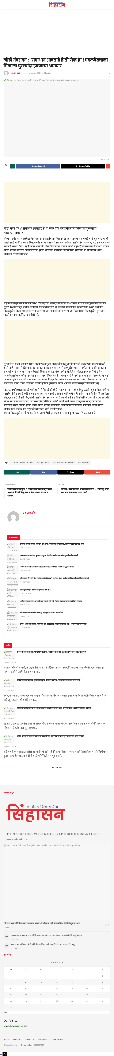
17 (11, 994)
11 (26, 988)
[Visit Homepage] (57, 4)
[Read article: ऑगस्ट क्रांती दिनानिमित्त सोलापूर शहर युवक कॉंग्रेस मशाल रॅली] (13, 615)
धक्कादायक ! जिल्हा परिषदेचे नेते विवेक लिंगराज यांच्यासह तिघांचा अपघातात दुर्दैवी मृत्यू (43, 944)
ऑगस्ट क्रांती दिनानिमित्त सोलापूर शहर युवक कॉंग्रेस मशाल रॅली (41, 612)
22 (87, 994)
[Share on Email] (108, 166)
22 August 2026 (9, 690)
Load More (57, 768)
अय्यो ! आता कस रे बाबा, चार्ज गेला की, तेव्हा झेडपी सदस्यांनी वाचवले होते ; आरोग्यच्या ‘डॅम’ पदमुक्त (53, 624)
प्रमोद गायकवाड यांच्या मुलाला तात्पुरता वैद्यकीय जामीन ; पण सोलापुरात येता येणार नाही (49, 555)
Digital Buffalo (26, 1045)
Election (47, 73)
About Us (17, 1039)
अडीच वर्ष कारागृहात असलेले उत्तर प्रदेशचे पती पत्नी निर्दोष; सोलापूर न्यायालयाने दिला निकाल (51, 601)
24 (11, 1001)
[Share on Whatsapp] (12, 166)
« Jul (5, 1012)
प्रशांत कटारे (16, 73)
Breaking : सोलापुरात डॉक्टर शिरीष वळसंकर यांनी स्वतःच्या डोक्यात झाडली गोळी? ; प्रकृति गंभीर (46, 935)
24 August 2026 (9, 662)
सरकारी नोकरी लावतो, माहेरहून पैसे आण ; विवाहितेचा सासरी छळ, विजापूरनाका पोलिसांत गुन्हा (52, 544)
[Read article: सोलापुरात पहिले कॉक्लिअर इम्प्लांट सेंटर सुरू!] (13, 592)
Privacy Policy (57, 1039)
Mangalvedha (43, 462)
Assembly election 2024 (22, 462)
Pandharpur (83, 462)
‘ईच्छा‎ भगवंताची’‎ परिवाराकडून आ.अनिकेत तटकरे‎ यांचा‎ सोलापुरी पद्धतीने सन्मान (47, 566)
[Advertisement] (57, 35)
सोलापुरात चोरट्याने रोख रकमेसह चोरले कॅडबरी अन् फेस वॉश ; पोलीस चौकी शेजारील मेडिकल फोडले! (54, 578)
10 (11, 988)
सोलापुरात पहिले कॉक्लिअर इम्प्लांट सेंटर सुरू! (35, 589)
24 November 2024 (33, 73)
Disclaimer (42, 1039)
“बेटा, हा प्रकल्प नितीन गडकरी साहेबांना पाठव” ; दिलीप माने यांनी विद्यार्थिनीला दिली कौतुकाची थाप (42, 923)
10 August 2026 (9, 746)
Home (6, 1039)
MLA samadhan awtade (64, 462)
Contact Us (29, 1039)
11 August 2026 (9, 718)
